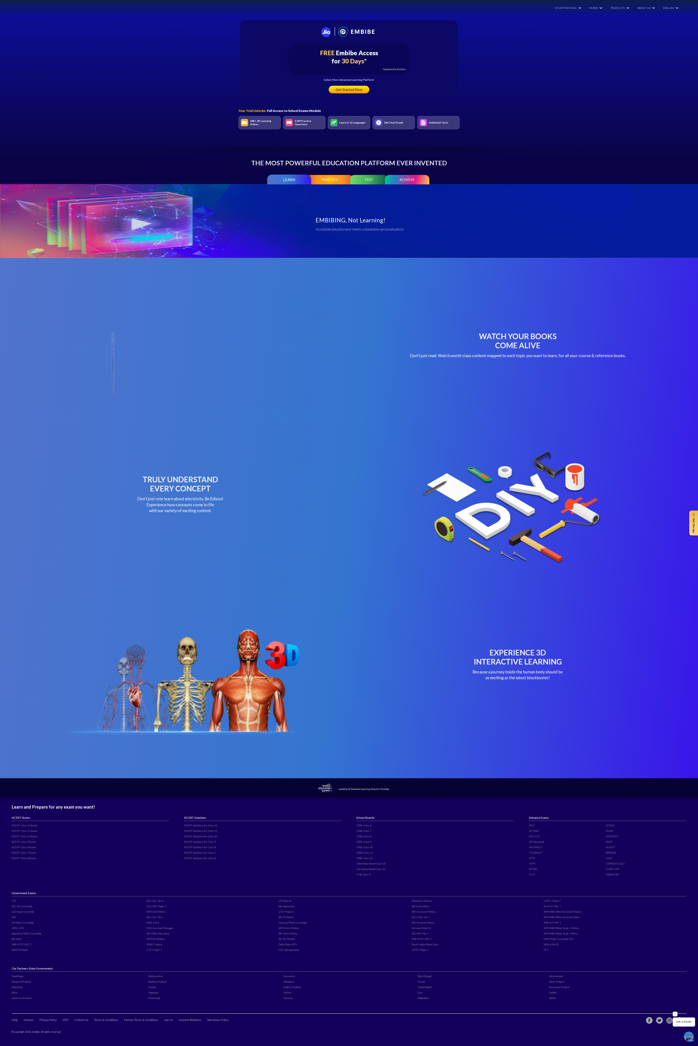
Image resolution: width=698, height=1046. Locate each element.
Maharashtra (155, 976)
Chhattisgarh (425, 987)
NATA (609, 841)
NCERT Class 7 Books (24, 852)
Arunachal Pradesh (559, 987)
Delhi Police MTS (287, 944)
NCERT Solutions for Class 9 (200, 841)
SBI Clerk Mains (420, 906)
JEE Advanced (536, 841)
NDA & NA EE (551, 944)
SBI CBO (17, 938)
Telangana (288, 981)
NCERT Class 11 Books (25, 830)
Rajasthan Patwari (422, 900)
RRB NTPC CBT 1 (422, 938)
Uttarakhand (556, 976)
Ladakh (553, 992)
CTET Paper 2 (286, 911)
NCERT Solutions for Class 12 (200, 825)
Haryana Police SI (421, 928)
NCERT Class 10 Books (25, 836)
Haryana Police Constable (292, 922)
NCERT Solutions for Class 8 (200, 847)
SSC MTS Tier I (420, 933)
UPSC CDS (18, 928)
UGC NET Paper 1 (157, 906)
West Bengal (425, 976)
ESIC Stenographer (288, 949)
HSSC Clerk (153, 922)
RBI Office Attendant (158, 933)
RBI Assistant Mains (423, 922)
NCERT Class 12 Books (25, 825)
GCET (609, 858)
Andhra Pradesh (292, 987)
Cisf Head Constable (23, 911)
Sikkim (552, 997)
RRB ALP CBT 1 (552, 922)
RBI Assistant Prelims (424, 911)
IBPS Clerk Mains (156, 911)
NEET (532, 825)
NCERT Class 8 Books (24, 847)
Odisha (287, 992)
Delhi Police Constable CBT (559, 938)
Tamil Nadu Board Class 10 (371, 863)
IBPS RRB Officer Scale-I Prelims (561, 928)
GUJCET (611, 847)
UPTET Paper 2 (552, 900)
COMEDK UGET (615, 863)
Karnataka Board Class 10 (371, 869)
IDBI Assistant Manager (160, 928)
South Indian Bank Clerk (425, 944)
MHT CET (534, 836)
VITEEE (610, 825)
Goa (420, 992)
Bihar (15, 992)
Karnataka (289, 976)
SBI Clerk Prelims (288, 933)
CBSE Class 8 (363, 836)
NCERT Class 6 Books (24, 858)
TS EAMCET (536, 852)
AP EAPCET (612, 836)
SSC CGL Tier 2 (155, 900)
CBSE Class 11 (364, 852)
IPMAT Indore (154, 944)
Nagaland (153, 992)
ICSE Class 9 (363, 874)
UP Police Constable (23, 922)
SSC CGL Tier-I (155, 917)
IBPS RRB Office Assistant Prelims (562, 911)
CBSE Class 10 (364, 847)
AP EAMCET (536, 847)
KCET (532, 858)
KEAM (609, 830)
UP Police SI (284, 900)
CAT (14, 900)
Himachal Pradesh (21, 981)
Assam (421, 981)
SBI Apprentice (286, 906)
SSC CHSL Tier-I (421, 917)
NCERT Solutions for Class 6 (200, 858)
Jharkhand (154, 997)
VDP (66, 1019)
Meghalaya (423, 997)
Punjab (152, 987)
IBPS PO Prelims (156, 938)
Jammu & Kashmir (22, 997)
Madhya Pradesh (157, 981)
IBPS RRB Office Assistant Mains (562, 917)
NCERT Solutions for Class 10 (200, 836)
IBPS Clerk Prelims (288, 928)
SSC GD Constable (22, 906)
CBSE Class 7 (363, 830)
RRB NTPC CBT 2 (21, 944)
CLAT (532, 874)
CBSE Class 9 (363, 841)
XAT (14, 917)
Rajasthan (17, 987)
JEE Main (534, 830)
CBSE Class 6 (363, 825)
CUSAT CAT (612, 869)
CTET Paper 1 (154, 949)
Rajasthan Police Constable (26, 933)
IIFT (546, 949)
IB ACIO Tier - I (552, 906)
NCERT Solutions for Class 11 (200, 830)
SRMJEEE (611, 852)
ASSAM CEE (612, 874)
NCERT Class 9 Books (24, 841)
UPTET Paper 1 (420, 949)
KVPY (532, 863)
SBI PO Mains (286, 917)
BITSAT (533, 869)
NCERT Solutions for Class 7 (200, 852)
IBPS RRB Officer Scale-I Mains (561, 933)
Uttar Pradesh (557, 981)
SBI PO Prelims (286, 938)
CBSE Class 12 (364, 858)
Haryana (288, 997)
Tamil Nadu (18, 976)
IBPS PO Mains (20, 949)
